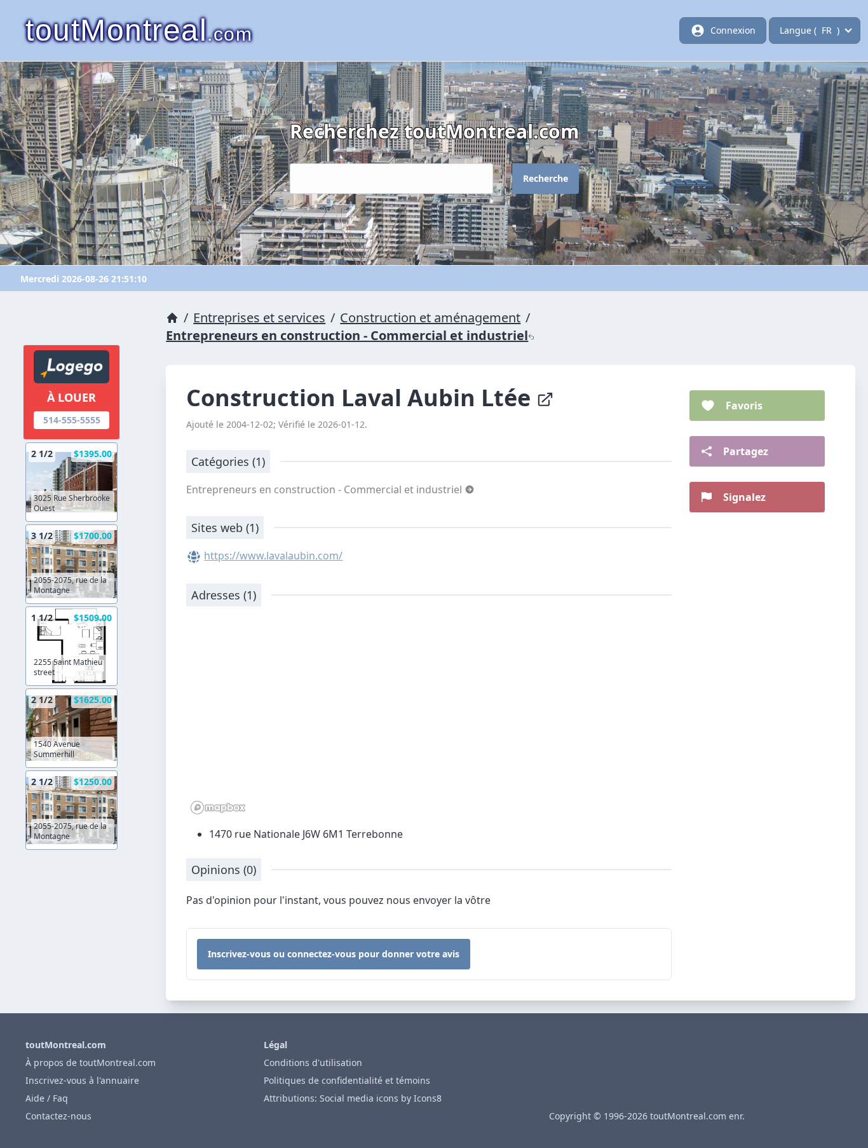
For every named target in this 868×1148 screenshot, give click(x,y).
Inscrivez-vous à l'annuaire (82, 1080)
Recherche (545, 178)
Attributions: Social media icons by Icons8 (353, 1098)
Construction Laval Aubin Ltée (361, 397)
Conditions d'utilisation (313, 1062)
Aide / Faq (46, 1098)
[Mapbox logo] (218, 807)
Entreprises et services (259, 317)
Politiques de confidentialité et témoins (347, 1080)
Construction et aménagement (430, 317)
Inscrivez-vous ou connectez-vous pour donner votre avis (333, 954)
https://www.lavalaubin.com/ (273, 556)
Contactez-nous (58, 1116)
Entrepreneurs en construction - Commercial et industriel (347, 335)
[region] (429, 717)
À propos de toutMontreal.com (90, 1062)
